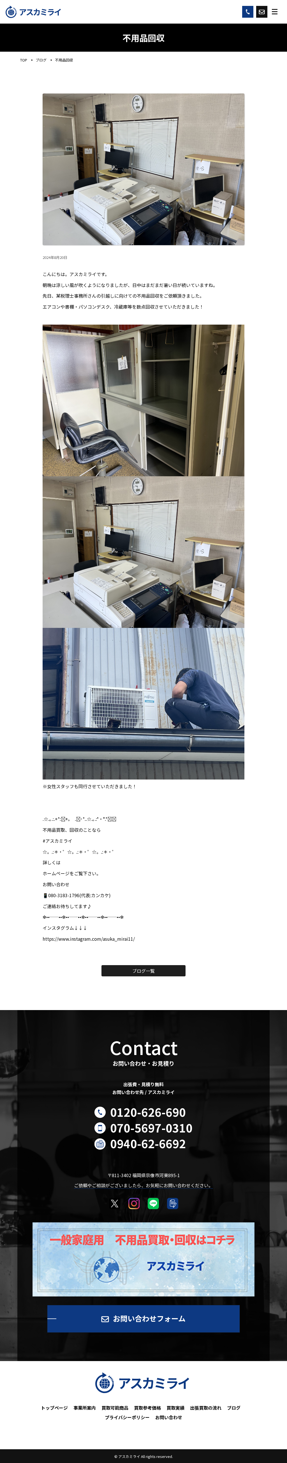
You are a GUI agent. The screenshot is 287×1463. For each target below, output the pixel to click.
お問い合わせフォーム (149, 1318)
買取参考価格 (147, 1407)
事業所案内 (84, 1407)
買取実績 (175, 1407)
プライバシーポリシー (127, 1417)
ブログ (233, 1407)
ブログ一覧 (143, 970)
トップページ (54, 1407)
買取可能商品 (114, 1407)
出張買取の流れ (205, 1407)
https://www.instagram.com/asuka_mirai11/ (89, 938)
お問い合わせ (168, 1417)
